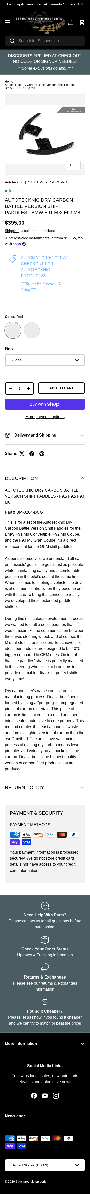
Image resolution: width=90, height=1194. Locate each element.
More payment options (45, 417)
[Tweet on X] (22, 454)
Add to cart (62, 388)
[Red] (13, 330)
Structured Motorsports (31, 1181)
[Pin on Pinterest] (42, 454)
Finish (10, 348)
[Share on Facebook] (32, 454)
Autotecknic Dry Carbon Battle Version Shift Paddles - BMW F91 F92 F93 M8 (41, 86)
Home (9, 81)
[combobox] (45, 41)
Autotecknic (14, 182)
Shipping (12, 231)
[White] (32, 330)
